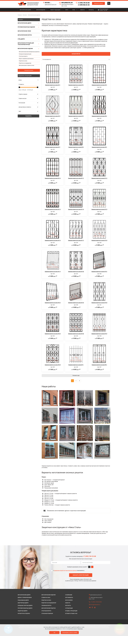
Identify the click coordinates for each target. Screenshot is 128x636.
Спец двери (21, 39)
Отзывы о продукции (71, 610)
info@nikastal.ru (67, 2)
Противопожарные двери (25, 608)
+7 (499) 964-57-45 (83, 5)
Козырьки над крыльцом (25, 54)
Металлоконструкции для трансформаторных (26, 43)
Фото (66, 9)
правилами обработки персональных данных (65, 570)
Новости (82, 9)
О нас (73, 9)
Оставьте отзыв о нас (71, 613)
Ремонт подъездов (55, 9)
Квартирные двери (23, 602)
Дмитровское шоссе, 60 (50, 4)
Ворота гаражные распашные (26, 58)
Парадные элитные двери (25, 605)
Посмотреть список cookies (69, 632)
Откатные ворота (23, 56)
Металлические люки (24, 31)
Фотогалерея (69, 600)
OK (54, 632)
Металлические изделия (25, 48)
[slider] (19, 87)
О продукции (69, 608)
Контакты (91, 9)
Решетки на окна (23, 60)
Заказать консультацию (81, 575)
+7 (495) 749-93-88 (83, 2)
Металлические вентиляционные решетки (29, 51)
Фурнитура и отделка (24, 613)
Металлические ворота (25, 35)
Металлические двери (25, 9)
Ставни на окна (45, 597)
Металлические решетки (48, 608)
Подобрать (28, 116)
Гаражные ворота (46, 605)
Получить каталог (28, 70)
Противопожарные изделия (26, 27)
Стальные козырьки (47, 613)
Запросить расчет (98, 3)
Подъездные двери (23, 600)
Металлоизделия (40, 9)
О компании (68, 594)
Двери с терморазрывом (25, 597)
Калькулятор (76, 54)
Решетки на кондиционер (25, 63)
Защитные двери (22, 610)
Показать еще (76, 375)
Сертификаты (69, 597)
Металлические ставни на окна (26, 65)
